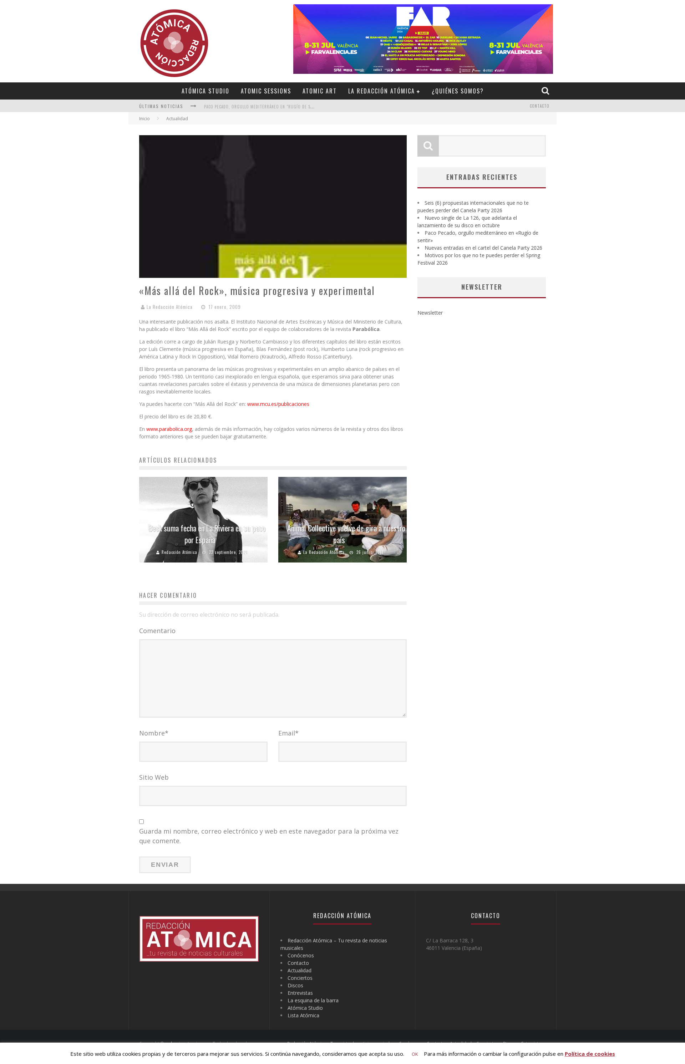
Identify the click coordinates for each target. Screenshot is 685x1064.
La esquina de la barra (313, 1000)
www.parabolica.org (169, 429)
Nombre (153, 733)
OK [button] (415, 1054)
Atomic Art (320, 91)
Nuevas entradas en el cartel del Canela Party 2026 (483, 247)
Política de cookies (590, 1053)
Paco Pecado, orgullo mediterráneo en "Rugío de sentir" (263, 107)
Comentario (157, 630)
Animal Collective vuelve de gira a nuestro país (346, 533)
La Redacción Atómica (381, 91)
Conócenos (301, 955)
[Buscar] (546, 90)
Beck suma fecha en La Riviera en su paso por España (206, 533)
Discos (295, 985)
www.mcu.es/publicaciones (278, 404)
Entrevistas (300, 992)
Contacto (539, 106)
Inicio (144, 119)
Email (288, 733)
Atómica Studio (205, 91)
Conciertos (300, 977)
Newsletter (430, 312)
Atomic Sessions (266, 91)
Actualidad (299, 970)
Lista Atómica (303, 1015)
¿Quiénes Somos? (458, 91)
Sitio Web (154, 777)
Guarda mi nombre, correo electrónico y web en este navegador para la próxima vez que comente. (269, 836)
